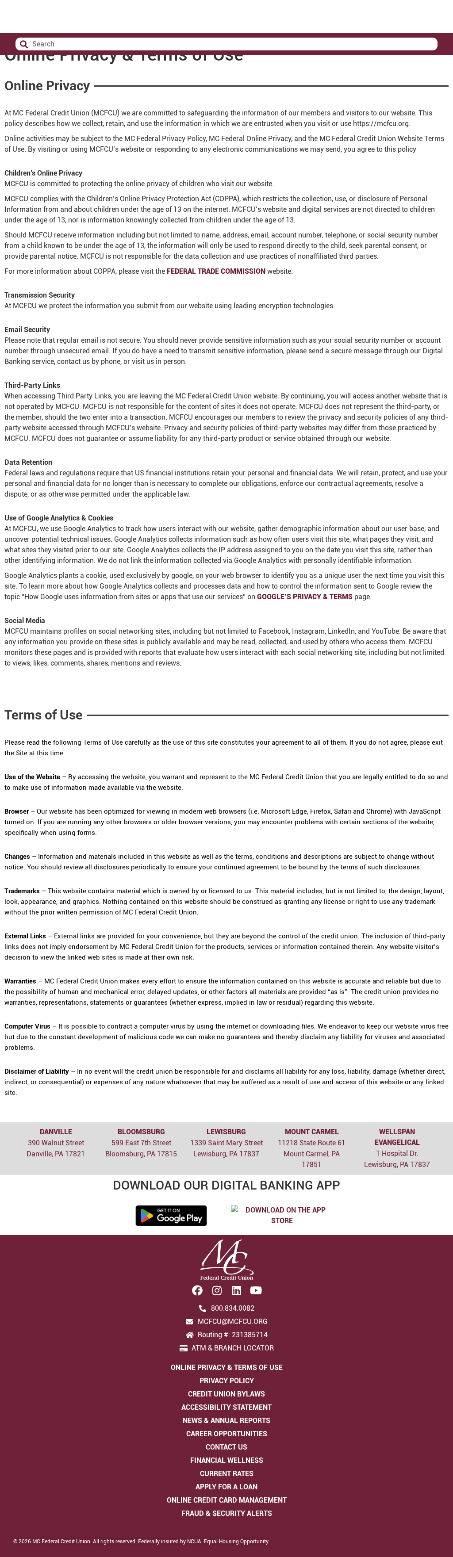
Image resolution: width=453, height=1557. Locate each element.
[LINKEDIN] (236, 1290)
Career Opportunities (226, 1434)
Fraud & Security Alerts (226, 1513)
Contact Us (226, 1447)
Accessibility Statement (226, 1407)
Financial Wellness (226, 1460)
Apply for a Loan (226, 1487)
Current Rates (226, 1473)
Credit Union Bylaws (226, 1394)
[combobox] (226, 44)
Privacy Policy (227, 1381)
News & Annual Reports (226, 1420)
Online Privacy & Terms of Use (227, 1367)
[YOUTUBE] (255, 1290)
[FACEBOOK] (197, 1290)
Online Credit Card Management (227, 1500)
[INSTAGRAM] (216, 1290)
